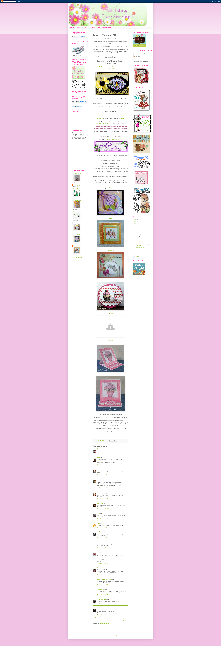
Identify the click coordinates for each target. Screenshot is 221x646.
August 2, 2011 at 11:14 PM (103, 547)
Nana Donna (100, 567)
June (137, 252)
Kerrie (110, 218)
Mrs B (99, 118)
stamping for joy (77, 185)
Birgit (98, 513)
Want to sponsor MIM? (105, 27)
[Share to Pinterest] (116, 441)
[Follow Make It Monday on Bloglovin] (79, 102)
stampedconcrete (101, 589)
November (138, 229)
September (138, 234)
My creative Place (77, 200)
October (137, 232)
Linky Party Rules (82, 27)
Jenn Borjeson (100, 503)
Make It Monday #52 (140, 238)
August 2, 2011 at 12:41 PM (103, 527)
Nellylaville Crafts (77, 234)
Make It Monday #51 (140, 240)
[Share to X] (113, 441)
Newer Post (96, 620)
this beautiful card (111, 69)
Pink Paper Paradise (77, 246)
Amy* (98, 542)
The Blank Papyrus (77, 257)
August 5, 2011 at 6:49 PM (102, 603)
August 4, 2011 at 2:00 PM (102, 594)
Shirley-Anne (110, 250)
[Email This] (110, 441)
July (137, 249)
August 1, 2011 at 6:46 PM (102, 498)
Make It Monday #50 (140, 242)
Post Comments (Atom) (104, 623)
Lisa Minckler (100, 532)
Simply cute (76, 211)
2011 (135, 226)
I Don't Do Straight (101, 599)
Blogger (116, 635)
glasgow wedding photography (104, 579)
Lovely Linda (100, 479)
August (137, 236)
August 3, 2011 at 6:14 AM (102, 574)
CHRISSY (110, 313)
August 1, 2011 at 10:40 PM (103, 508)
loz (97, 469)
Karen (98, 492)
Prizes (93, 27)
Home (72, 27)
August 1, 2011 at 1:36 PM (102, 474)
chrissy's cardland (77, 173)
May (137, 254)
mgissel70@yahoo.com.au (103, 123)
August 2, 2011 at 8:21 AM (102, 518)
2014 (135, 219)
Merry (98, 457)
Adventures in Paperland (79, 223)
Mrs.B (98, 608)
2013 (135, 221)
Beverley (99, 552)
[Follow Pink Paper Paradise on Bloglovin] (79, 37)
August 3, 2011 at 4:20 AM (102, 563)
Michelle (99, 440)
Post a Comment (98, 617)
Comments (137, 56)
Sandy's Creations (77, 188)
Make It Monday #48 (140, 247)
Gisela (98, 523)
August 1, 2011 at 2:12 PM (102, 487)
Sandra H (99, 449)
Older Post (125, 620)
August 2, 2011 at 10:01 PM (103, 537)
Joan (122, 118)
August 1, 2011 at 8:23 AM (102, 464)
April (137, 256)
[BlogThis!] (111, 441)
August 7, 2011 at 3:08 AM (102, 614)
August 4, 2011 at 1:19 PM (102, 584)
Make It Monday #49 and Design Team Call (142, 244)
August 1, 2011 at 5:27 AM (102, 453)
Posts (136, 53)
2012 (135, 223)
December (138, 227)
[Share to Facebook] (115, 441)
